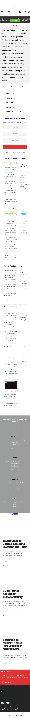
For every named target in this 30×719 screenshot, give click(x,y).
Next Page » (24, 668)
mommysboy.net (12, 259)
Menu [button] (15, 7)
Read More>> (15, 444)
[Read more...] (6, 562)
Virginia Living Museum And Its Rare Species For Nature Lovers (12, 644)
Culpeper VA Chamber (17, 715)
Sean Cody (24, 356)
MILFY (7, 392)
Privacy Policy (16, 154)
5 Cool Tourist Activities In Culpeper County (13, 594)
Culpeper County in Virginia (15, 3)
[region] (15, 17)
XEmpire (22, 311)
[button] (13, 25)
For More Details (6, 682)
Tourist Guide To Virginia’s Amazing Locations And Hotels (15, 544)
